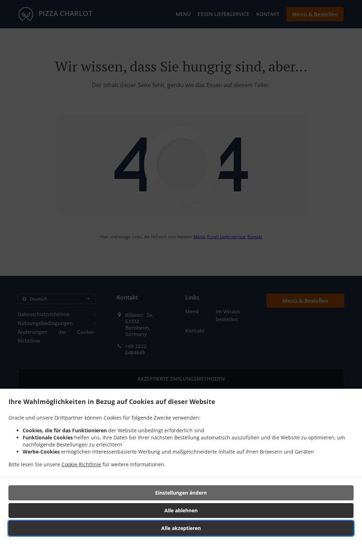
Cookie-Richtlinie (81, 464)
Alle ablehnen (181, 510)
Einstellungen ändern (181, 492)
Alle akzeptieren (181, 528)
